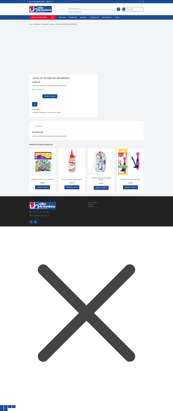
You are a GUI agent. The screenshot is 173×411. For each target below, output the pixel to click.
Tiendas (90, 206)
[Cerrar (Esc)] (13, 406)
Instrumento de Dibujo (47, 24)
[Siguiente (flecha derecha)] (6, 409)
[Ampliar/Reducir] (2, 406)
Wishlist (50, 1)
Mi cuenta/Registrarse (37, 1)
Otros (117, 17)
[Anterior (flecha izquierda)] (2, 409)
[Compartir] (10, 406)
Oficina (83, 17)
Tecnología (95, 17)
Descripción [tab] (39, 126)
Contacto (90, 204)
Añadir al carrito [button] (42, 187)
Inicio (30, 24)
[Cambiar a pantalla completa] (6, 406)
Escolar (63, 17)
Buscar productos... (74, 8)
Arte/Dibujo (107, 17)
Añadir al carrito (50, 96)
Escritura (73, 17)
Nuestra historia (92, 202)
